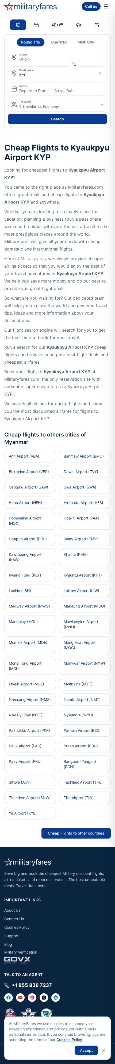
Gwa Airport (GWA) (80, 487)
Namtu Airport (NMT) (82, 699)
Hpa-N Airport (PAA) (81, 518)
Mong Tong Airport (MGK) (25, 666)
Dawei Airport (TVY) (81, 471)
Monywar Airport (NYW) (84, 663)
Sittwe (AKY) (20, 782)
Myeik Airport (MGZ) (26, 684)
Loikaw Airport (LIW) (81, 590)
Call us (91, 6)
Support (11, 936)
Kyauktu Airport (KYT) (83, 575)
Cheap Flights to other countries (76, 833)
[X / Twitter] (44, 997)
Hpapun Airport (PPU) (28, 539)
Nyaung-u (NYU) (78, 715)
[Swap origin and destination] (74, 64)
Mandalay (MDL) (23, 621)
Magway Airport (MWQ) (29, 606)
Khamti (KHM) (76, 554)
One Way (59, 42)
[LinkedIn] (55, 997)
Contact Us (14, 918)
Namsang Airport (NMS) (30, 699)
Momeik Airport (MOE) (28, 642)
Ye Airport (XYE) (23, 813)
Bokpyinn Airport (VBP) (29, 471)
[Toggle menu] (106, 6)
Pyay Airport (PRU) (25, 761)
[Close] (103, 1050)
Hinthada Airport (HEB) (83, 502)
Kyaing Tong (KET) (25, 575)
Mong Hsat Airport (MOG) (79, 645)
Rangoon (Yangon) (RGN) (80, 764)
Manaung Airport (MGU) (84, 606)
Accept (86, 1050)
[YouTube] (20, 997)
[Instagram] (32, 997)
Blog (8, 944)
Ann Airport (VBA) (24, 456)
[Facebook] (8, 997)
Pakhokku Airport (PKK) (29, 730)
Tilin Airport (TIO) (79, 797)
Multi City (86, 42)
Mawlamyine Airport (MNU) (81, 624)
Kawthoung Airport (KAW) (25, 557)
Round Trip (30, 42)
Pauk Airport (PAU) (25, 746)
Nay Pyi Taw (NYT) (26, 715)
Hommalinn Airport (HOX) (25, 521)
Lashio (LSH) (20, 590)
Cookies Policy (17, 927)
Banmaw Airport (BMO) (84, 456)
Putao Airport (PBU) (81, 746)
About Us (12, 910)
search (57, 119)
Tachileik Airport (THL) (83, 782)
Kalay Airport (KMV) (81, 539)
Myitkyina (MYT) (78, 684)
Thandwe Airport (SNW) (30, 797)
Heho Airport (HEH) (25, 502)
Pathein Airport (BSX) (82, 730)
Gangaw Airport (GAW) (28, 487)
